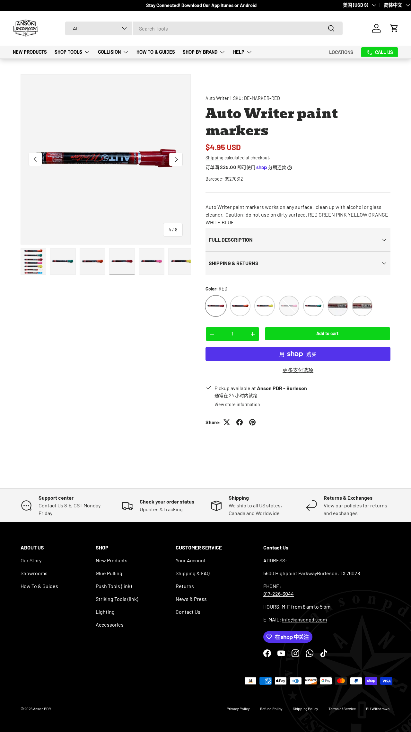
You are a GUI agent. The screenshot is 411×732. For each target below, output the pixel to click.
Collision (109, 51)
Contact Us (188, 612)
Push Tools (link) (114, 586)
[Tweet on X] (226, 422)
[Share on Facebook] (239, 422)
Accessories (110, 624)
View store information (237, 404)
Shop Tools (68, 51)
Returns (185, 586)
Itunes (227, 5)
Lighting (105, 612)
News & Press (191, 599)
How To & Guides (155, 51)
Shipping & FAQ (193, 573)
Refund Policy (271, 708)
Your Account (191, 560)
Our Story (31, 560)
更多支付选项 (298, 370)
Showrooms (34, 573)
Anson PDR (42, 708)
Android (248, 5)
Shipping (214, 157)
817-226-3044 (278, 594)
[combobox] (204, 28)
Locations (341, 52)
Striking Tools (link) (117, 599)
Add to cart (327, 333)
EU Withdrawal (378, 708)
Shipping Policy (305, 708)
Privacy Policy (238, 708)
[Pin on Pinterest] (252, 422)
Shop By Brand (200, 51)
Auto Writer (217, 98)
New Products (30, 51)
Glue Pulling (109, 573)
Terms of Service (342, 708)
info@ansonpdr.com (304, 619)
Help (238, 51)
